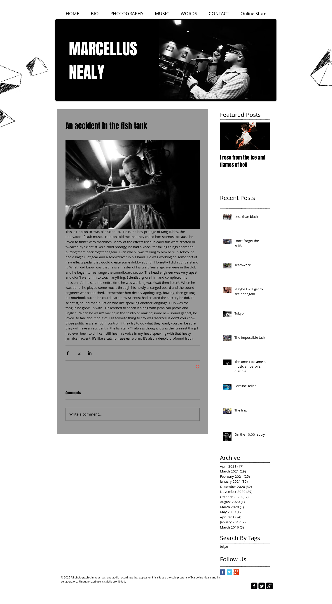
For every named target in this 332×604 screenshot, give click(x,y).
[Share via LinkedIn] (90, 353)
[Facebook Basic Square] (222, 572)
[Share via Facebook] (67, 353)
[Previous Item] (227, 136)
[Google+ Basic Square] (236, 572)
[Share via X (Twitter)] (79, 353)
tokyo (224, 546)
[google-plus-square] (269, 586)
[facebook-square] (254, 586)
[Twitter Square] (261, 586)
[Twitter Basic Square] (229, 572)
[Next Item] (262, 136)
